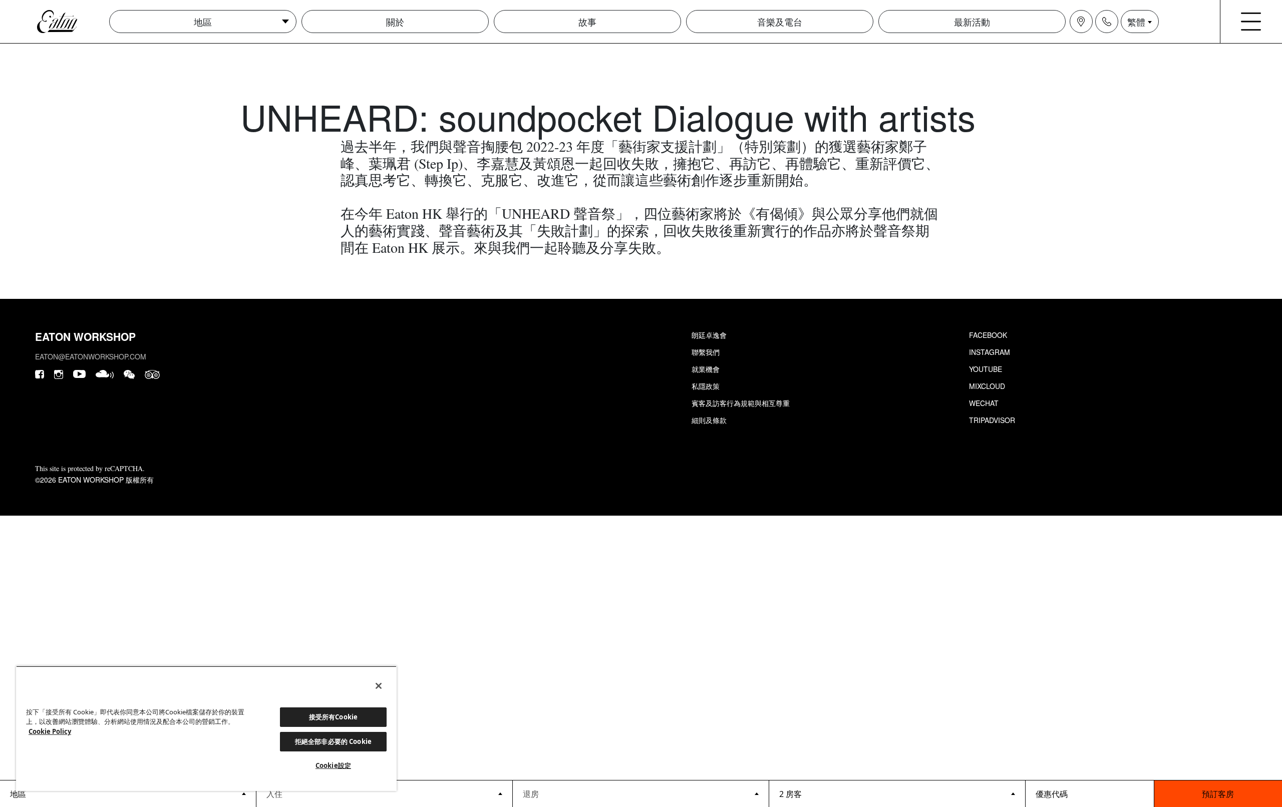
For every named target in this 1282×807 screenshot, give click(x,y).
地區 (203, 21)
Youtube (985, 369)
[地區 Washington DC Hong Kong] (128, 793)
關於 (395, 21)
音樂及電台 (779, 21)
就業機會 (706, 369)
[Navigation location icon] (1081, 21)
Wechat (984, 403)
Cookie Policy (50, 731)
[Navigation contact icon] (1106, 21)
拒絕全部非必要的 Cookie (333, 741)
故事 (587, 21)
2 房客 (790, 793)
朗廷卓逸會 (709, 335)
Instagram (989, 352)
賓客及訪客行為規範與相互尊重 (741, 403)
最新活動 (972, 21)
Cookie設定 (333, 765)
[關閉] (379, 686)
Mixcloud (987, 386)
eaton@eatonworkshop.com (90, 356)
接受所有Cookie (333, 716)
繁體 (1136, 21)
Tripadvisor (992, 420)
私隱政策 (706, 386)
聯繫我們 (706, 352)
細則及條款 (709, 420)
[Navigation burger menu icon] (1251, 22)
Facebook (988, 335)
